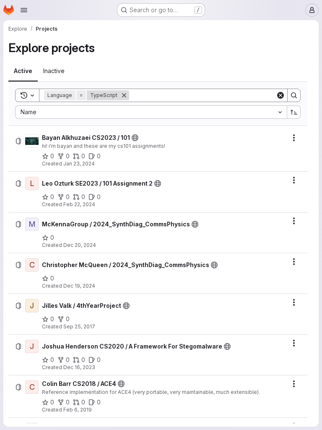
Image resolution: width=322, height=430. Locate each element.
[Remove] (124, 95)
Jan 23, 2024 (79, 163)
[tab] (23, 70)
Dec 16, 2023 (79, 367)
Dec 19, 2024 (79, 286)
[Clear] (280, 95)
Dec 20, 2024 (79, 245)
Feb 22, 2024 (79, 204)
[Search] (294, 95)
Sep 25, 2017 (79, 326)
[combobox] (151, 112)
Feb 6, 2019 (77, 409)
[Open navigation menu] (24, 10)
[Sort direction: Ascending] (294, 112)
